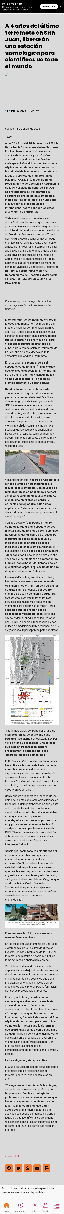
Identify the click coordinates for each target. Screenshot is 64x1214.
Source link (12, 1156)
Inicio (6, 1211)
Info (34, 1211)
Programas (20, 1211)
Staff (45, 1211)
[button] (9, 1168)
